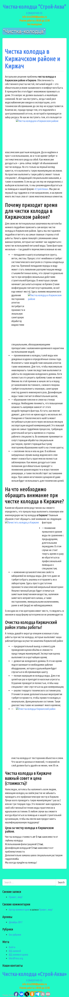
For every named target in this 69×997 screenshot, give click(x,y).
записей (15, 950)
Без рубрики (15, 934)
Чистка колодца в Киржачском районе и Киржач (32, 58)
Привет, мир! (15, 897)
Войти (12, 947)
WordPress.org (16, 958)
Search (61, 882)
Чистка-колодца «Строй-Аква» (34, 974)
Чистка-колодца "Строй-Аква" (34, 6)
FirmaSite (13, 995)
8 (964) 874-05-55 (34, 13)
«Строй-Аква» (41, 189)
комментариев (18, 954)
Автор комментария (19, 909)
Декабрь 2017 (15, 922)
